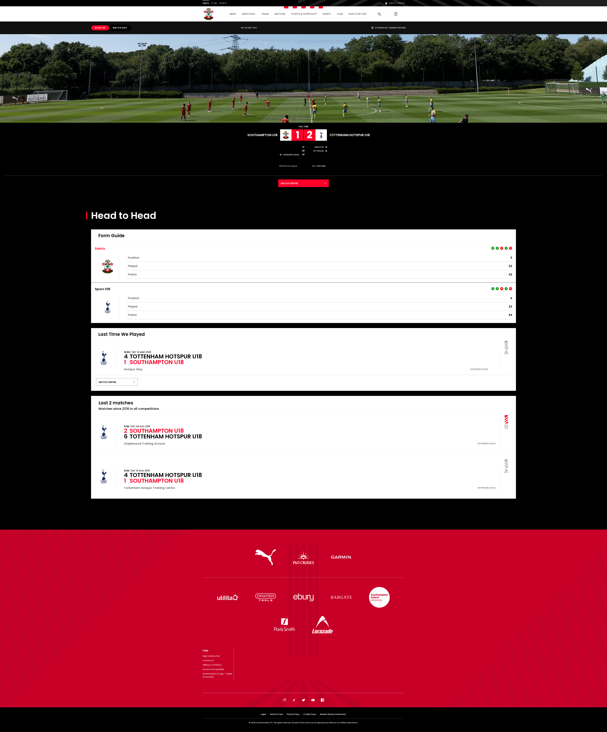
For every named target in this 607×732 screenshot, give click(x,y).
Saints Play (248, 13)
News (233, 13)
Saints (206, 3)
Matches (280, 13)
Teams (265, 13)
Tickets (223, 3)
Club (340, 13)
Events (327, 13)
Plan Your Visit (358, 13)
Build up (100, 27)
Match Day (120, 27)
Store (214, 3)
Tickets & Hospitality (304, 13)
